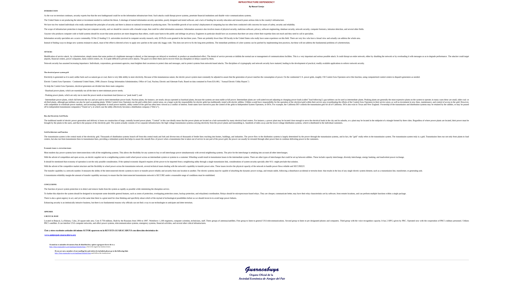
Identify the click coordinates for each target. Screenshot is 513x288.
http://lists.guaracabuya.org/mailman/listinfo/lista (67, 247)
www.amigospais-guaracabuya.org (60, 235)
